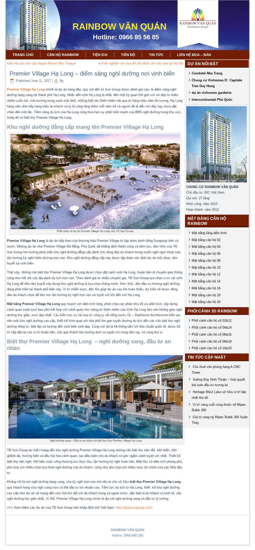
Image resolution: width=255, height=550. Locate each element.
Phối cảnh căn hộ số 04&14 (212, 327)
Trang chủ (22, 55)
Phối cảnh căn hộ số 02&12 (212, 320)
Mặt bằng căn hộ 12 (206, 274)
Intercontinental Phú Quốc (212, 99)
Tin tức (156, 55)
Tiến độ (128, 55)
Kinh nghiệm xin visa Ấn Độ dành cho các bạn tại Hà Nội (142, 63)
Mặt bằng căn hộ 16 (206, 288)
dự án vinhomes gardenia (211, 93)
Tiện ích (99, 55)
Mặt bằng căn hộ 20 (206, 302)
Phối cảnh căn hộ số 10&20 (212, 348)
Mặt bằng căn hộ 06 (206, 253)
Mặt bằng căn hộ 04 (206, 247)
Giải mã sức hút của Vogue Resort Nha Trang (40, 63)
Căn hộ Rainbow (63, 55)
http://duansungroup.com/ (134, 507)
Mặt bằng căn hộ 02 (206, 240)
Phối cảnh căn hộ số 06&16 (212, 334)
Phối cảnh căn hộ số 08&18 (212, 341)
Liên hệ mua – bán (194, 55)
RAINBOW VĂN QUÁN (119, 26)
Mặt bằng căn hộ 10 (206, 267)
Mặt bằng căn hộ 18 (206, 295)
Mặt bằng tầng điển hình (209, 233)
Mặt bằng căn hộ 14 (206, 281)
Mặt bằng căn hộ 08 (206, 260)
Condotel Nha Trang (207, 73)
